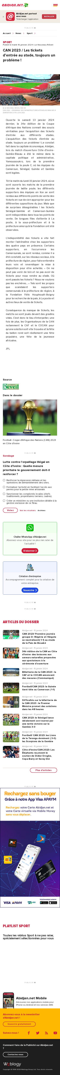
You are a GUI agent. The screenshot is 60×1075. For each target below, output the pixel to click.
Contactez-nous (15, 1054)
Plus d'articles (44, 770)
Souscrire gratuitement (19, 1024)
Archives (42, 510)
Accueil (7, 33)
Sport (30, 33)
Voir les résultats (28, 510)
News (18, 33)
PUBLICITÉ (29, 28)
